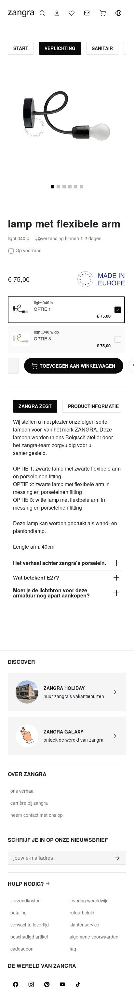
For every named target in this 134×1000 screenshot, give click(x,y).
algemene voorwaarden (94, 936)
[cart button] (103, 13)
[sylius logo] (21, 12)
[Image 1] (52, 186)
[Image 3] (58, 186)
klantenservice (84, 924)
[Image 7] (81, 186)
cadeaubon (22, 948)
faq (73, 948)
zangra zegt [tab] (35, 406)
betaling (18, 912)
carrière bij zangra (29, 803)
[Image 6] (75, 186)
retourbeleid (82, 912)
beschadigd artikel (29, 936)
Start (20, 48)
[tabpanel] (67, 509)
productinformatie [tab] (93, 406)
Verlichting (60, 48)
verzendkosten (25, 900)
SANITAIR (102, 48)
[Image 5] (70, 186)
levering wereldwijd (89, 900)
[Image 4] (64, 186)
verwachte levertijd (29, 924)
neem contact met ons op (36, 815)
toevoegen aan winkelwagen (77, 366)
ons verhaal (22, 791)
